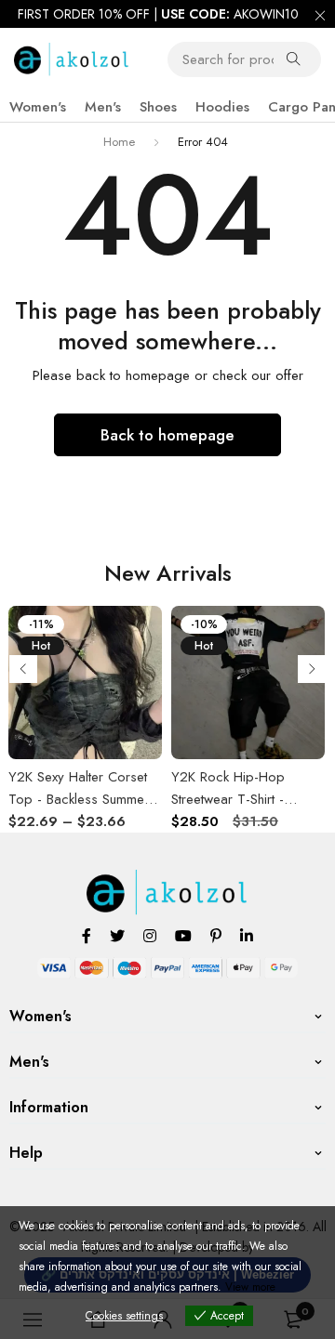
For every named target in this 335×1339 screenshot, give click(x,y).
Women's (37, 107)
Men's (103, 107)
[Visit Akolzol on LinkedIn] (246, 935)
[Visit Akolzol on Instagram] (149, 935)
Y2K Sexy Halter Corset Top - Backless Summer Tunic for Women (78, 799)
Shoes (158, 107)
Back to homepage (167, 435)
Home (119, 142)
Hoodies (222, 107)
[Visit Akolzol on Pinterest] (215, 935)
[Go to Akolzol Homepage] (168, 880)
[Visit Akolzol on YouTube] (183, 935)
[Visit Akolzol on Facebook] (86, 935)
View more (250, 1287)
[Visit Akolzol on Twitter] (117, 935)
